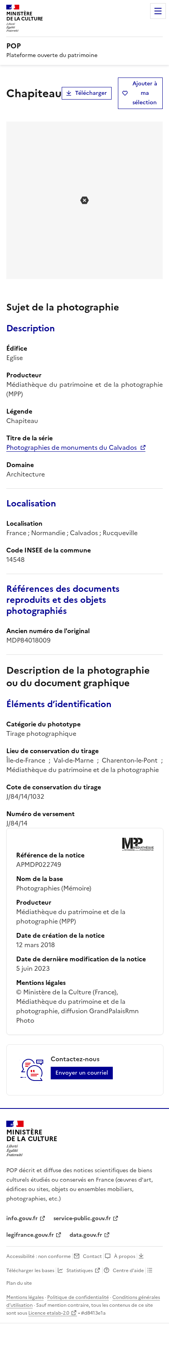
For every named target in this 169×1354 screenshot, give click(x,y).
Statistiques (79, 1270)
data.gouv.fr (86, 1235)
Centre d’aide (128, 1270)
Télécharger (91, 93)
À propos (124, 1256)
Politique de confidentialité (78, 1297)
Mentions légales (25, 1297)
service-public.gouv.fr (82, 1218)
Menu (158, 11)
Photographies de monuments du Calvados (71, 447)
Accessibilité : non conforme (38, 1256)
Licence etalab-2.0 (48, 1313)
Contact (92, 1256)
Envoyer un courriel (81, 1073)
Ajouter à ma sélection (144, 93)
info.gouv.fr (22, 1218)
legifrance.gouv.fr (30, 1235)
